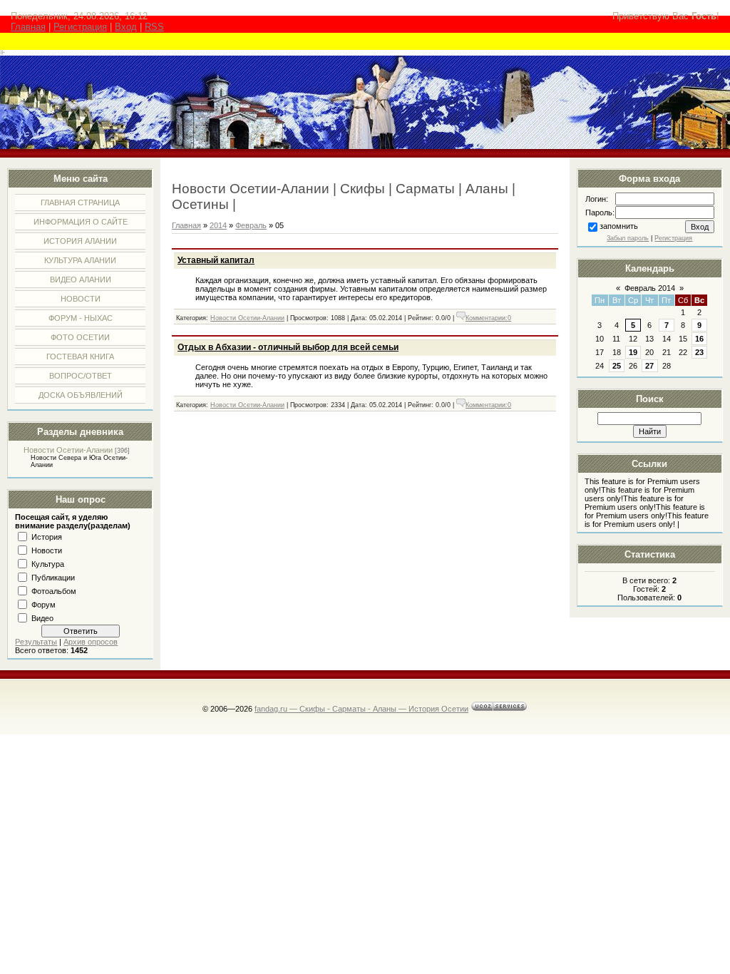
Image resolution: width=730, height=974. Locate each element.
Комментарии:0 (488, 318)
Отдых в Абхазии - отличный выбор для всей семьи (288, 347)
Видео (42, 618)
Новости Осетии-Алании (68, 450)
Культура (47, 564)
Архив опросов (90, 641)
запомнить (619, 226)
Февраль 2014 (649, 288)
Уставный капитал (216, 260)
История (46, 537)
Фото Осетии (80, 337)
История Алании (80, 241)
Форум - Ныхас (80, 318)
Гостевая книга (80, 356)
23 (699, 352)
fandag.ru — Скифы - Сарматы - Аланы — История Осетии (361, 708)
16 (699, 338)
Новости (81, 298)
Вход (126, 26)
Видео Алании (80, 279)
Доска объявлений (80, 395)
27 (649, 366)
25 (616, 366)
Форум (43, 604)
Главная (28, 26)
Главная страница (80, 202)
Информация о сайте (81, 221)
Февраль (251, 225)
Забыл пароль (628, 238)
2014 (218, 225)
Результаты (36, 641)
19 (633, 352)
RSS (154, 26)
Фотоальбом (53, 591)
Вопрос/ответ (80, 375)
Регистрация (80, 26)
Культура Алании (80, 260)
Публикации (53, 577)
